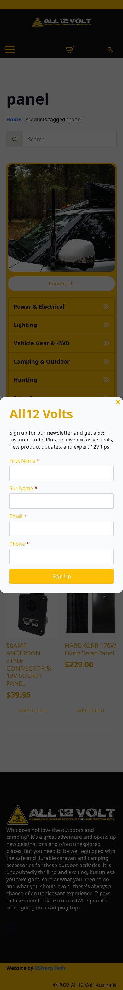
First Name (24, 460)
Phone (19, 543)
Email (17, 516)
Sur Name (23, 488)
